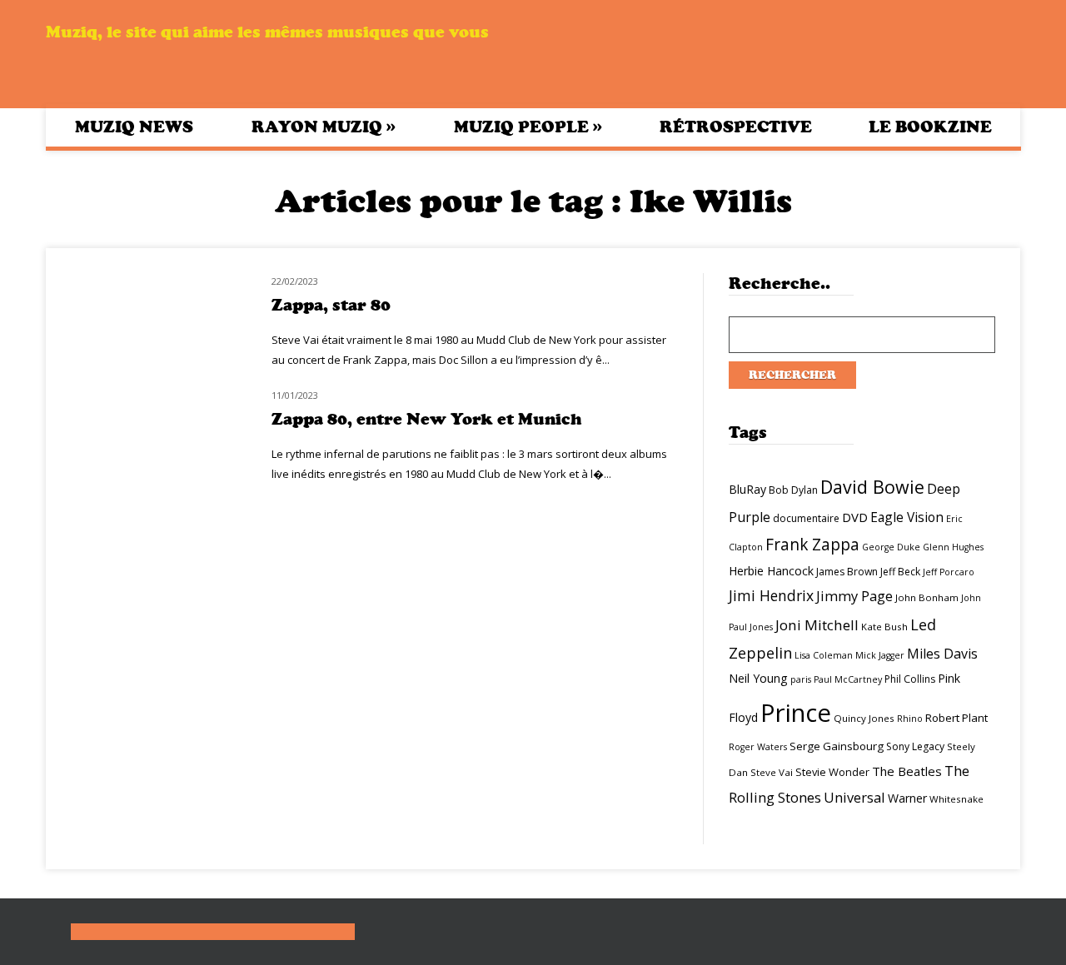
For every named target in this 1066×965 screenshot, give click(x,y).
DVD (855, 517)
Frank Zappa (812, 544)
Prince (795, 712)
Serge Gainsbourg (837, 746)
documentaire (806, 518)
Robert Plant (956, 717)
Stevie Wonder (832, 771)
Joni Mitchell (817, 624)
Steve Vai (771, 772)
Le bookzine (930, 127)
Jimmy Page (854, 595)
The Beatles (907, 771)
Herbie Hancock (771, 571)
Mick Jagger (879, 655)
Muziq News (134, 127)
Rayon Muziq (324, 127)
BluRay (747, 489)
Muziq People (528, 127)
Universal (854, 797)
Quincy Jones (864, 718)
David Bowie (872, 487)
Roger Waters (758, 747)
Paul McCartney (848, 679)
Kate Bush (884, 626)
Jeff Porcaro (948, 572)
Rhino (910, 718)
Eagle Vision (907, 517)
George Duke (891, 547)
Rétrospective (736, 127)
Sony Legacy (915, 746)
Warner (907, 798)
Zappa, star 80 (331, 305)
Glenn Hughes (953, 547)
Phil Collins (909, 679)
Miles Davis (942, 653)
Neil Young (758, 678)
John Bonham (927, 597)
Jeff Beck (900, 572)
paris (800, 679)
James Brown (847, 572)
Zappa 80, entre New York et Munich (426, 419)
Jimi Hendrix (771, 595)
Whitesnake (956, 799)
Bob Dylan (793, 490)
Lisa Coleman (824, 655)
